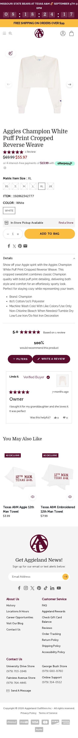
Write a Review (55, 360)
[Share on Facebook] (9, 246)
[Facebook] (19, 588)
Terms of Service (48, 713)
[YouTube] (39, 588)
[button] (4, 33)
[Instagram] (26, 588)
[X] (32, 588)
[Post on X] (14, 246)
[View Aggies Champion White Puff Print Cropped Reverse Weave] (63, 381)
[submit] (65, 577)
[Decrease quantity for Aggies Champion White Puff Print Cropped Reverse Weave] (6, 234)
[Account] (62, 33)
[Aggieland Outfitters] (39, 33)
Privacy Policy (28, 713)
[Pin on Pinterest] (20, 246)
